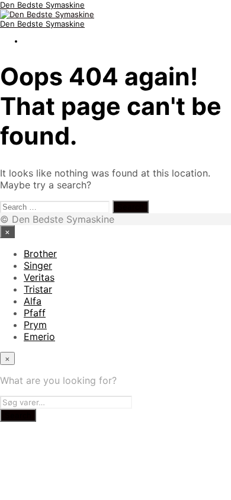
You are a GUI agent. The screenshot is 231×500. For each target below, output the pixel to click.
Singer (38, 265)
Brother (40, 253)
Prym (35, 325)
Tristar (38, 289)
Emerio (39, 336)
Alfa (32, 301)
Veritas (39, 277)
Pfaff (35, 313)
